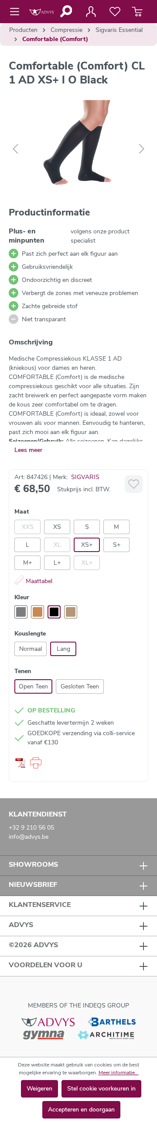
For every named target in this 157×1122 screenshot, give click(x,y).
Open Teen (33, 686)
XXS (28, 527)
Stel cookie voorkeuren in (101, 1088)
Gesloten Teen (80, 686)
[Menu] (17, 11)
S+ (116, 545)
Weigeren (39, 1088)
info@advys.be (28, 837)
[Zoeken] (66, 11)
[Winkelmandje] (137, 11)
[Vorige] (15, 149)
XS (57, 527)
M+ (27, 563)
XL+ (87, 563)
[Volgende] (141, 149)
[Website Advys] (47, 1022)
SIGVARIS (85, 477)
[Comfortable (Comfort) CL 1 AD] (78, 149)
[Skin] (70, 611)
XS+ (86, 545)
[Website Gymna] (43, 1034)
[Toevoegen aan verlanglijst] (134, 484)
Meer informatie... (119, 1072)
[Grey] (20, 611)
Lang (63, 649)
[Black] (54, 611)
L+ (57, 563)
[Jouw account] (91, 11)
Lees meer (28, 450)
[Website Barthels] (112, 1022)
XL (57, 545)
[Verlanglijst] (115, 11)
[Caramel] (37, 611)
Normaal (30, 649)
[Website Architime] (106, 1034)
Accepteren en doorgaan (81, 1109)
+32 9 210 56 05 (31, 827)
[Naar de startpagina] (41, 11)
